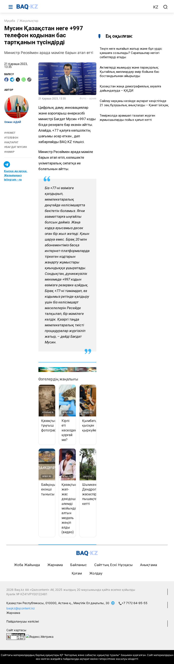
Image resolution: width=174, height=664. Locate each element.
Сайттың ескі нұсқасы (113, 565)
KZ (155, 7)
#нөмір (9, 151)
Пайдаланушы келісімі (22, 621)
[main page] (83, 7)
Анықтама (148, 565)
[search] (165, 7)
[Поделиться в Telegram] (12, 79)
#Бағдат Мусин (15, 147)
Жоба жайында (27, 565)
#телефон (11, 137)
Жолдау (95, 573)
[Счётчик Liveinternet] (15, 636)
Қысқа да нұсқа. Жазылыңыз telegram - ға (15, 175)
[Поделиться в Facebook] (6, 79)
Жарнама (55, 565)
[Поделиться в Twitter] (18, 79)
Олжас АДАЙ (12, 122)
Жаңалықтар (29, 20)
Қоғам (77, 573)
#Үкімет (9, 132)
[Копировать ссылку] (29, 79)
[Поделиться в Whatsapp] (23, 79)
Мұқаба (9, 20)
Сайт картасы (16, 630)
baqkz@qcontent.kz (20, 608)
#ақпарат (11, 142)
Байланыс (78, 565)
